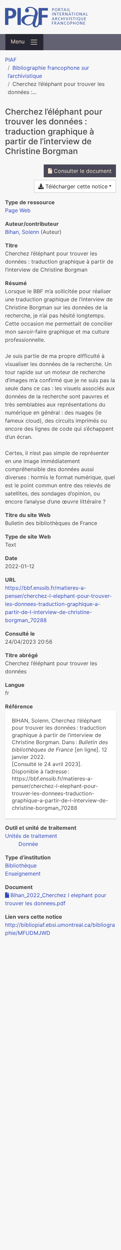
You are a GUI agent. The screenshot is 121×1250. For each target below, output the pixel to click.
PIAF (10, 59)
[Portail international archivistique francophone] (60, 17)
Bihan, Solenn (22, 231)
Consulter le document (82, 170)
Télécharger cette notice (76, 186)
